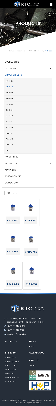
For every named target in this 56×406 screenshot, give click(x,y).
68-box (9, 87)
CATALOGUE (36, 352)
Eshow (38, 403)
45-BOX (9, 81)
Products (21, 51)
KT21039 (9, 127)
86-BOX (9, 98)
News (32, 341)
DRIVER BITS (28, 68)
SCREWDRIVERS (28, 176)
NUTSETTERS (28, 156)
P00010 (9, 133)
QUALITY (34, 360)
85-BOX (9, 92)
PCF (8, 150)
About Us (11, 341)
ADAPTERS (10, 169)
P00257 (9, 145)
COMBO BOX (11, 182)
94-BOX (9, 116)
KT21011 (9, 121)
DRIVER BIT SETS (35, 51)
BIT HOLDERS (28, 163)
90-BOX (9, 110)
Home (11, 51)
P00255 (9, 139)
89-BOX (9, 104)
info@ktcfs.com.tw (16, 334)
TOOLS (32, 365)
